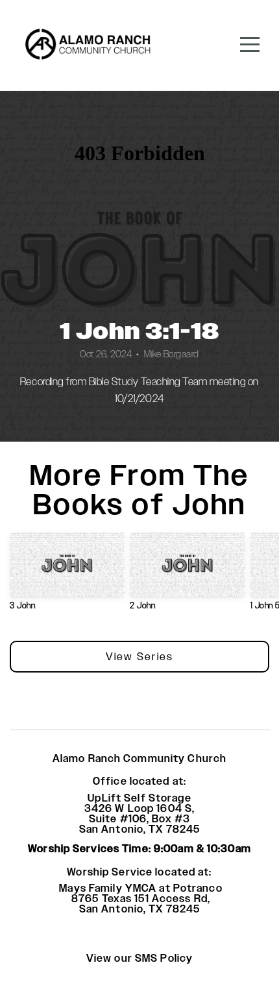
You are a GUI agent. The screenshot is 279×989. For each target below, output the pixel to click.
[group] (67, 576)
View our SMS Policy (139, 958)
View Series (139, 656)
